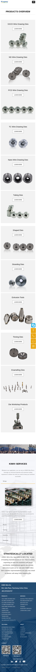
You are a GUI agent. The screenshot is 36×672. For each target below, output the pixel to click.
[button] (33, 2)
